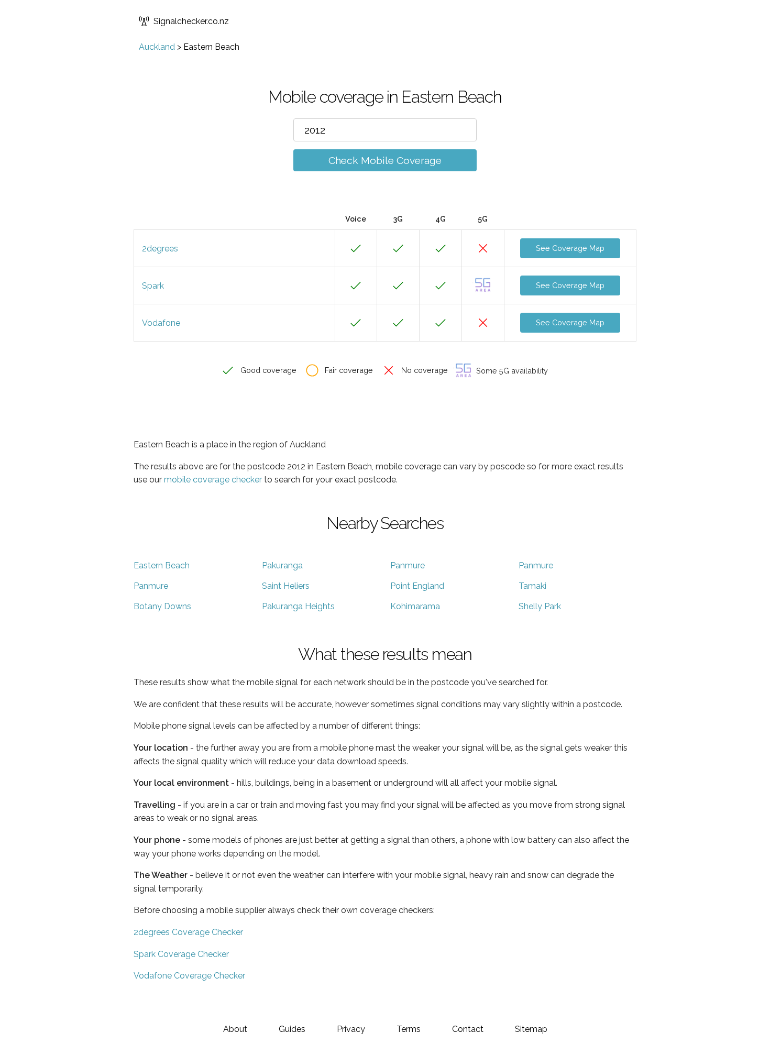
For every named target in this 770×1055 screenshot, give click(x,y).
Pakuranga (282, 565)
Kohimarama (415, 606)
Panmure (407, 565)
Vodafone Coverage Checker (189, 976)
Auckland (157, 47)
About (235, 1029)
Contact (467, 1029)
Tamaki (532, 586)
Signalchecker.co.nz (191, 21)
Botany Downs (162, 606)
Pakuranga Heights (298, 606)
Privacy (351, 1029)
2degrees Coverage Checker (188, 932)
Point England (417, 586)
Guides (292, 1029)
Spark (153, 286)
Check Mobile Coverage (385, 160)
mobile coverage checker (213, 480)
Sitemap (531, 1029)
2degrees (160, 249)
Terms (409, 1029)
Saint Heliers (286, 586)
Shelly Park (540, 606)
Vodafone (161, 323)
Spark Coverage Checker (181, 954)
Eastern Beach (162, 565)
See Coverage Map (570, 248)
